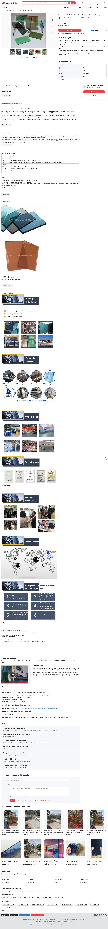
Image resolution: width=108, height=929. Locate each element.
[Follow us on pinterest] (103, 915)
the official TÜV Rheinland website (44, 661)
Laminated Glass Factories (38, 904)
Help (80, 7)
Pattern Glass (53, 708)
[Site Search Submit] (73, 2)
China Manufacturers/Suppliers (42, 919)
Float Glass (47, 708)
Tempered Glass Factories (8, 904)
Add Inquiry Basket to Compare (29, 57)
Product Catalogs (22, 874)
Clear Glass (5, 897)
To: (9, 784)
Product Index (79, 919)
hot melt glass (57, 877)
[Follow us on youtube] (101, 915)
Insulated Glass (5, 882)
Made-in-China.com (48, 921)
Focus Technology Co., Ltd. (43, 924)
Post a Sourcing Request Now (42, 800)
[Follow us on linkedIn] (106, 915)
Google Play (14, 915)
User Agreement (62, 924)
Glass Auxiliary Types (6, 877)
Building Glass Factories (22, 904)
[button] (69, 3)
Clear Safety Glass (94, 904)
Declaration (69, 924)
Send (12, 800)
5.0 (89, 87)
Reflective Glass (40, 708)
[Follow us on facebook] (95, 915)
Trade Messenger (24, 915)
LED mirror (56, 882)
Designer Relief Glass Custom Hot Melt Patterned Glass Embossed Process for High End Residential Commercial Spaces (10, 832)
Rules (105, 7)
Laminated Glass (23, 708)
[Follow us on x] (97, 915)
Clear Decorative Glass (22, 908)
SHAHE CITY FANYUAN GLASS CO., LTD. (70, 17)
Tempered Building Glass (67, 904)
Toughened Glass (84, 879)
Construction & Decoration (12, 10)
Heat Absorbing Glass (34, 897)
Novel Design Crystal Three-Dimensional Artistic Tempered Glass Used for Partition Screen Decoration (53, 832)
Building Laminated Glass (81, 904)
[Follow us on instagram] (99, 915)
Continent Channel (71, 919)
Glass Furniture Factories (52, 904)
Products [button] (25, 3)
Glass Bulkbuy (34, 908)
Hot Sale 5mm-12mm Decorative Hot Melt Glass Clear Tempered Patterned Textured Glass (32, 861)
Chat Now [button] (95, 30)
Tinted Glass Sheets (46, 897)
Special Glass (14, 897)
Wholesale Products (54, 919)
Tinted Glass (30, 10)
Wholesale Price (63, 919)
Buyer (72, 7)
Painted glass (83, 882)
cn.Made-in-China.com (67, 921)
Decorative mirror (5, 879)
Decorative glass (31, 879)
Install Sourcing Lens (38, 915)
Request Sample (82, 33)
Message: (7, 788)
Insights (85, 919)
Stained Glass (23, 897)
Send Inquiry (69, 30)
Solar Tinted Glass (58, 897)
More (2, 910)
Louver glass (31, 882)
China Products (31, 919)
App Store (5, 915)
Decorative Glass (14, 708)
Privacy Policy (76, 924)
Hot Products (24, 919)
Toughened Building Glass (8, 908)
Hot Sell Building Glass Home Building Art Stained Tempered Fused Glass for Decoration (75, 832)
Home (2, 10)
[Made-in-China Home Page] (9, 3)
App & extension (88, 7)
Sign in (105, 4)
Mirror (59, 708)
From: (8, 780)
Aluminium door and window (34, 877)
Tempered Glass (31, 708)
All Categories (6, 7)
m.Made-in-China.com (57, 921)
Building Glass (22, 10)
